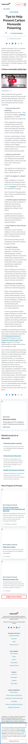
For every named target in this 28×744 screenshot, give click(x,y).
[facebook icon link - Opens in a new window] (8, 627)
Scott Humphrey (17, 33)
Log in (18, 4)
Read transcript (5, 90)
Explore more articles (14, 597)
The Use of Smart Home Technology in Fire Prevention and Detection (14, 509)
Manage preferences (14, 741)
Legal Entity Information (14, 707)
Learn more (6, 427)
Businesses (14, 638)
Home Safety (6, 8)
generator (22, 114)
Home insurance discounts (12, 456)
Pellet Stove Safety (9, 547)
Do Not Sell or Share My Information (14, 698)
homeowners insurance (12, 336)
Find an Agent (14, 683)
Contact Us (14, 674)
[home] (6, 4)
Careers (14, 656)
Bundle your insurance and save (14, 470)
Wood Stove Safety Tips (10, 579)
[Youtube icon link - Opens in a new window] (11, 627)
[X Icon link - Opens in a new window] (14, 627)
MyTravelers (14, 677)
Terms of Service (14, 692)
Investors (14, 659)
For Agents (14, 680)
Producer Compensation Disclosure (14, 704)
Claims (14, 641)
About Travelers (14, 653)
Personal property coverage (13, 443)
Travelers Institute (14, 665)
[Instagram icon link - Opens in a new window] (19, 627)
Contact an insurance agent (10, 340)
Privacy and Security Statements (14, 695)
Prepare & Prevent (14, 644)
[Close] (26, 725)
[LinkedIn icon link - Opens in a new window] (16, 627)
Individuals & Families (14, 635)
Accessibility (14, 701)
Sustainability (14, 662)
